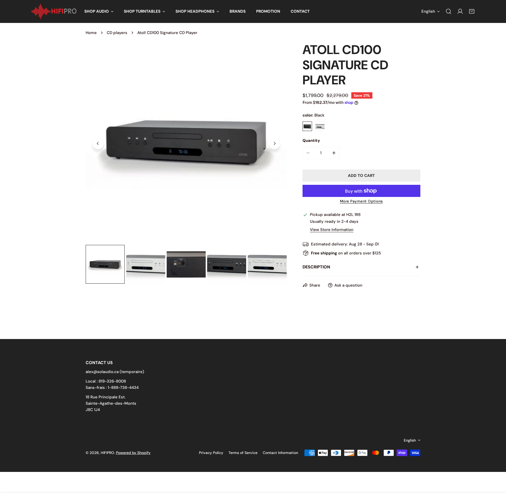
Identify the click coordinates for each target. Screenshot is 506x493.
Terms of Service (242, 452)
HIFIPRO (107, 452)
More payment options (361, 201)
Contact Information (280, 452)
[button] (99, 11)
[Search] (448, 11)
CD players (117, 32)
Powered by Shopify (133, 452)
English (428, 11)
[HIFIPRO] (54, 11)
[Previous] (98, 143)
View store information (331, 230)
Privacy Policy (211, 452)
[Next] (274, 143)
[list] (186, 142)
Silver (320, 126)
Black (307, 126)
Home (91, 32)
